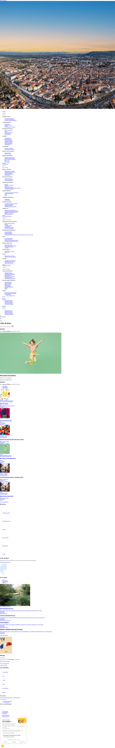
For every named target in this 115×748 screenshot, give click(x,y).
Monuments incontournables (10, 245)
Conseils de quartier (9, 132)
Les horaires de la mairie (7, 701)
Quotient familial (8, 294)
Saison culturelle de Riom (10, 223)
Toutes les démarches (10, 295)
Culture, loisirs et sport (7, 216)
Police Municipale (8, 178)
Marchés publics (8, 153)
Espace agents (5, 711)
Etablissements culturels (9, 251)
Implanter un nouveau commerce (11, 212)
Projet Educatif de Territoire (10, 126)
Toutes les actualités (4, 635)
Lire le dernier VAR (5, 663)
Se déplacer (7, 199)
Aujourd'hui (4, 386)
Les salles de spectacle (9, 227)
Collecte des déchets (9, 204)
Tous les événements (4, 501)
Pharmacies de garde (9, 193)
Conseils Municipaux (9, 140)
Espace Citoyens (8, 272)
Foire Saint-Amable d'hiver (10, 274)
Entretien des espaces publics (10, 206)
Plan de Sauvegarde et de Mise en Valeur (13, 188)
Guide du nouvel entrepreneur (11, 120)
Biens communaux (8, 142)
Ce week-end (5, 388)
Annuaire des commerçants (10, 210)
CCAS (6, 194)
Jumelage (7, 247)
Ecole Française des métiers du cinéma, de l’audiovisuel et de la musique (19, 234)
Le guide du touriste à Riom (10, 260)
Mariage (6, 287)
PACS (6, 288)
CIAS (6, 195)
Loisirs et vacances (8, 173)
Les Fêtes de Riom (8, 225)
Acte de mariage (8, 284)
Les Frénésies (7, 226)
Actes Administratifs (8, 143)
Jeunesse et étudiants (9, 174)
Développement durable (9, 149)
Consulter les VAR (3, 665)
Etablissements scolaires (9, 171)
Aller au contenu (3, 0)
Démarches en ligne (6, 265)
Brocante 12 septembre (9, 273)
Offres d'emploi (8, 152)
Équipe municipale (8, 138)
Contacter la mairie (8, 301)
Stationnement (7, 200)
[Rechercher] (0, 318)
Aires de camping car (9, 262)
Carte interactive (9, 214)
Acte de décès (7, 285)
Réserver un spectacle (9, 228)
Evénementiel (5, 580)
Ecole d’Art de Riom (9, 231)
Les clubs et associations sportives (11, 240)
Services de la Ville (9, 263)
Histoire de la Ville (8, 244)
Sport (3, 579)
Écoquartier (7, 124)
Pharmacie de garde (9, 303)
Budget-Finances (8, 139)
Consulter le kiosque (5, 661)
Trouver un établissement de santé (11, 192)
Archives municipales (9, 246)
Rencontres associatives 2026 (6, 379)
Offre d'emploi (7, 275)
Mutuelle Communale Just (10, 157)
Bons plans (7, 252)
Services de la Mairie (9, 302)
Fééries (6, 224)
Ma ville (4, 111)
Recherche (3, 316)
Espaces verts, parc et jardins (10, 256)
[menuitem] (58, 137)
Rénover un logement (9, 185)
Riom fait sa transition (9, 148)
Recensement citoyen (9, 286)
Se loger (6, 184)
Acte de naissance (8, 283)
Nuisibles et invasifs (8, 205)
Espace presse (5, 712)
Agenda (3, 298)
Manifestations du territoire (10, 261)
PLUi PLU (6, 186)
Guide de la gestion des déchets (11, 203)
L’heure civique (8, 134)
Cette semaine (5, 387)
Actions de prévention (9, 179)
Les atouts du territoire (9, 118)
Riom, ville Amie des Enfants (10, 159)
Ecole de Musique (8, 232)
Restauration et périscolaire (10, 172)
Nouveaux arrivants (8, 277)
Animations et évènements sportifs (11, 241)
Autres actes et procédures (10, 278)
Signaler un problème (9, 304)
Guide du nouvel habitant (9, 119)
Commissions (7, 144)
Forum (6, 131)
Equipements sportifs (9, 238)
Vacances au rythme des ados (10, 292)
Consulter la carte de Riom (5, 562)
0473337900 (4, 699)
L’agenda (7, 160)
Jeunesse (4, 582)
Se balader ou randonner (9, 255)
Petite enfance (7, 175)
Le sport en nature (8, 239)
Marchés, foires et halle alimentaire (11, 211)
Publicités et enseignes (9, 213)
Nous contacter (6, 702)
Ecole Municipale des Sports (10, 293)
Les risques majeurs (9, 180)
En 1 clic (4, 299)
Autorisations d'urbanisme (10, 276)
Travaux (6, 125)
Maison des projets (8, 130)
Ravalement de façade (9, 187)
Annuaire (7, 162)
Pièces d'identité (8, 282)
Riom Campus (7, 133)
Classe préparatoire (8, 233)
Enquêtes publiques (9, 141)
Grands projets (5, 581)
